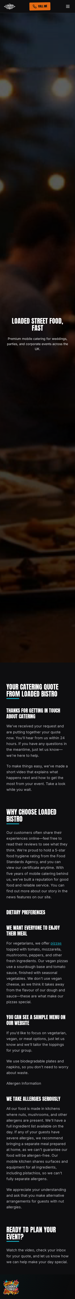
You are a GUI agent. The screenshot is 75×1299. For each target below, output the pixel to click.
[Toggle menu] (68, 6)
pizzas (56, 943)
